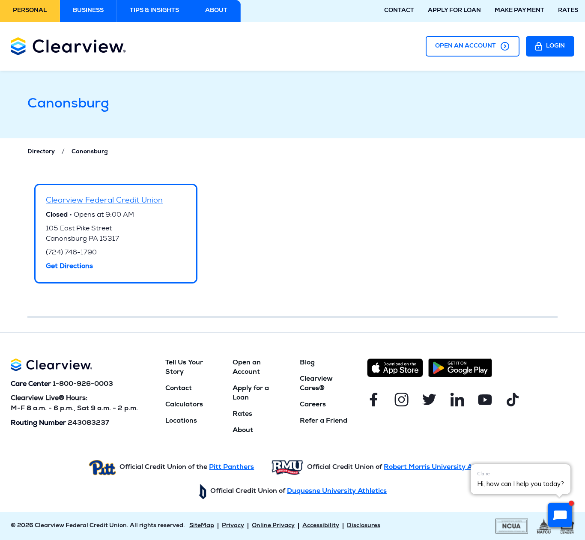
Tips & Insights (154, 11)
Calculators (184, 405)
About (216, 11)
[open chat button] (560, 515)
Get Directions (69, 266)
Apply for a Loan (251, 393)
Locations (181, 421)
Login (555, 46)
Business (88, 11)
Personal (30, 11)
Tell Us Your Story (184, 368)
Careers (313, 405)
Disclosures (363, 526)
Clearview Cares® (316, 384)
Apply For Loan (454, 11)
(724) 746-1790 (71, 253)
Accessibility (320, 526)
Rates (568, 11)
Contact (399, 11)
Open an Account (465, 46)
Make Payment (519, 11)
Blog (307, 363)
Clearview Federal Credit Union (104, 201)
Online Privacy (273, 526)
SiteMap (201, 526)
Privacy (233, 526)
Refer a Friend (323, 421)
